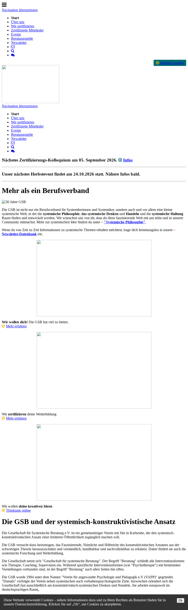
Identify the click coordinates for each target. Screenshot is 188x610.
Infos (128, 160)
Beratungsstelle (22, 38)
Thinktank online (18, 510)
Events (16, 34)
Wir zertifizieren (22, 26)
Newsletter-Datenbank (19, 234)
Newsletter (19, 43)
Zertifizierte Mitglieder (27, 30)
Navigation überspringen (20, 10)
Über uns (17, 22)
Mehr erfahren (16, 326)
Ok (180, 600)
